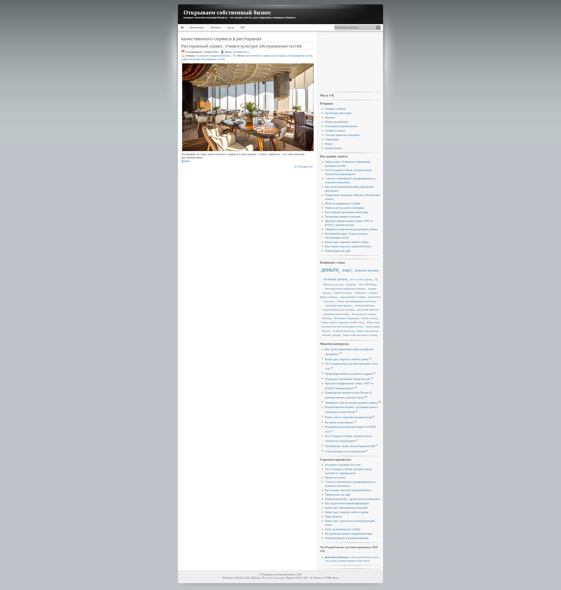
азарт (346, 270)
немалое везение (366, 270)
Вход (335, 578)
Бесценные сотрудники (346, 318)
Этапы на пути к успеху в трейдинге (344, 207)
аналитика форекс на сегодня (338, 309)
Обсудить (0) (305, 166)
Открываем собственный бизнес (227, 12)
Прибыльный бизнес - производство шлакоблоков (352, 499)
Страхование (332, 139)
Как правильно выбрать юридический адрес (349, 533)
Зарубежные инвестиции (338, 113)
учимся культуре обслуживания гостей (203, 59)
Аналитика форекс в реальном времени (346, 538)
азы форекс (360, 292)
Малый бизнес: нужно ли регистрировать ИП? (350, 446)
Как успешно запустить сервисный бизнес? (348, 246)
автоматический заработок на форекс (344, 288)
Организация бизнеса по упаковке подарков (349, 373)
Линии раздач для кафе (337, 250)
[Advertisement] (350, 61)
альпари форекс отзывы (352, 296)
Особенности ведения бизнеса (213, 55)
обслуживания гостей (300, 55)
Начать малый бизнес (336, 121)
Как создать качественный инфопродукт (347, 503)
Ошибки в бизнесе (335, 130)
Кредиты (330, 117)
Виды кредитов (333, 516)
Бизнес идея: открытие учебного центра (346, 242)
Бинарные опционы (335, 108)
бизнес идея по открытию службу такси (343, 322)
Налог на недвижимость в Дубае (342, 203)
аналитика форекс (364, 305)
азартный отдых (342, 292)
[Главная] (183, 27)
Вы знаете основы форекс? (339, 422)
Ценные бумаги (333, 148)
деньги (330, 269)
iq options (350, 284)
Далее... (186, 161)
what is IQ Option (367, 284)
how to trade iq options (361, 279)
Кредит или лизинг (335, 477)
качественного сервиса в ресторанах (266, 55)
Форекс (329, 143)
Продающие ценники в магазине (342, 216)
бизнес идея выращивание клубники (356, 301)
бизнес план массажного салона (360, 335)
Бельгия (326, 318)
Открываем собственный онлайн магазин (347, 379)
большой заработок (343, 330)
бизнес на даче (369, 318)
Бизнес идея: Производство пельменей (346, 507)
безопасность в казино (363, 313)
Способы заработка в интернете (342, 135)
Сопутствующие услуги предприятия (345, 451)
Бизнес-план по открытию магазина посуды (349, 417)
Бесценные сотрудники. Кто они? (343, 464)
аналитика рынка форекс (339, 305)
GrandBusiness (241, 52)
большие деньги (335, 279)
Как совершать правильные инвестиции (346, 212)
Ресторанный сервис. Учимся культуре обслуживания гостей (241, 46)
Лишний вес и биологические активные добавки (351, 229)
